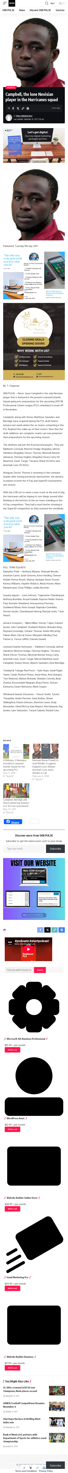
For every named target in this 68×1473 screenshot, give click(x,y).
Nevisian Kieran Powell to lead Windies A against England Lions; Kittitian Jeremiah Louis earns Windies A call (45, 766)
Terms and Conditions (26, 1471)
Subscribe (55, 848)
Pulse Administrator (24, 116)
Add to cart (12, 1050)
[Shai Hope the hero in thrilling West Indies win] (57, 1422)
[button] (6, 3)
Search (40, 970)
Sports (11, 88)
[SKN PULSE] (12, 3)
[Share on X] (18, 108)
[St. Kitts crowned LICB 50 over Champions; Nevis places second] (57, 1390)
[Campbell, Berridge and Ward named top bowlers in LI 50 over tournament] (16, 790)
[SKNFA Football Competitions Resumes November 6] (57, 1406)
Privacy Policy (46, 1471)
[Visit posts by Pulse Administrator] (9, 117)
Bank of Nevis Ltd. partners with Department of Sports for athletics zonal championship (24, 1438)
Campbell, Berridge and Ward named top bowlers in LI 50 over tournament (16, 802)
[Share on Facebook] (13, 108)
